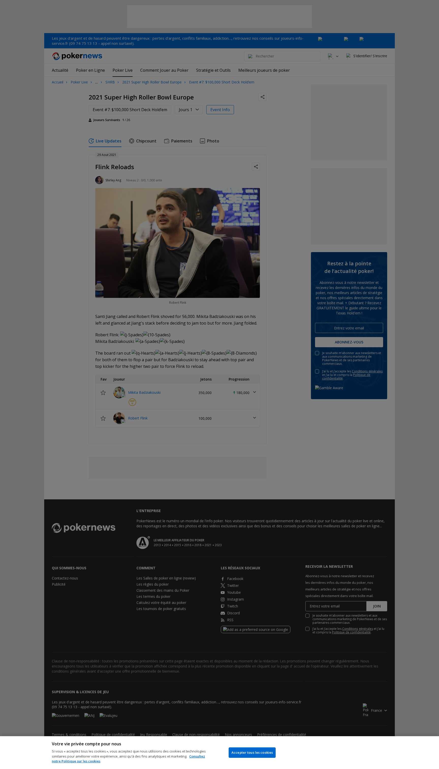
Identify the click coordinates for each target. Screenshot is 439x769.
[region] (219, 752)
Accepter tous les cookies (252, 752)
